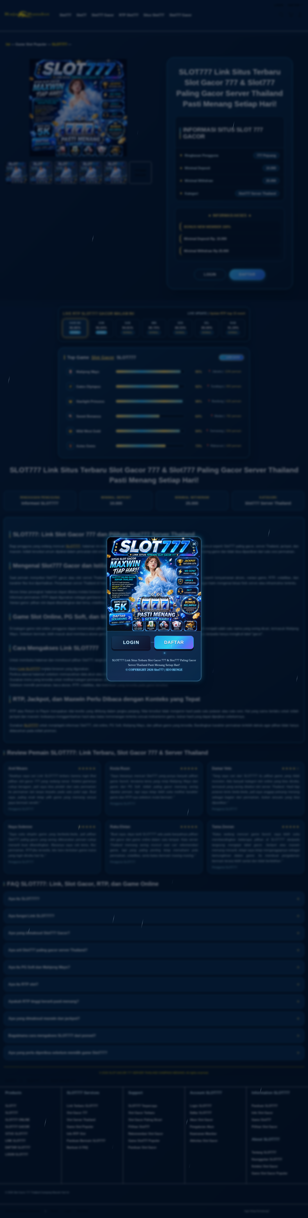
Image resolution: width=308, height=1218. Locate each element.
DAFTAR (174, 642)
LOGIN (131, 642)
